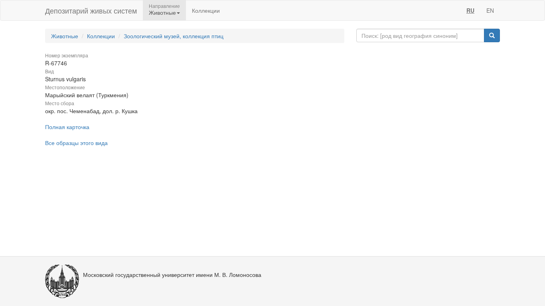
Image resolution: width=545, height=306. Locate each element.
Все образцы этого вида (76, 143)
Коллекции (206, 10)
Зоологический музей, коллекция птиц (173, 36)
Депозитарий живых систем (91, 10)
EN (490, 10)
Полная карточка (67, 127)
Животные (64, 36)
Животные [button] (162, 12)
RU (470, 10)
